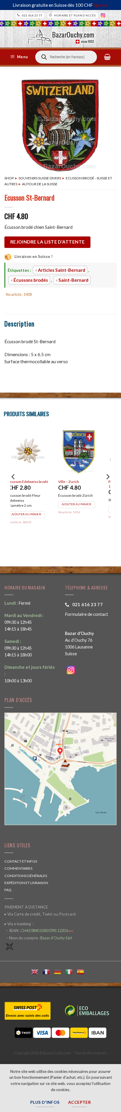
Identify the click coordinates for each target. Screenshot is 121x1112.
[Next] (107, 489)
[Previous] (13, 489)
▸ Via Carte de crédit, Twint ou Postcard (39, 914)
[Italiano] (71, 971)
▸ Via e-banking (18, 923)
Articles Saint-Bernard (61, 270)
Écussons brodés (31, 280)
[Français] (48, 971)
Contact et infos (20, 861)
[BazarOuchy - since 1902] (60, 34)
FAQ (7, 890)
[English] (37, 971)
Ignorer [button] (101, 5)
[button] (20, 57)
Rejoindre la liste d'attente (47, 241)
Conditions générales (25, 875)
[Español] (82, 971)
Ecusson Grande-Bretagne (79, 484)
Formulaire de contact (86, 614)
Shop (9, 178)
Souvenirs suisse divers (40, 178)
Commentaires (18, 868)
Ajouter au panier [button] (84, 514)
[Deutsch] (59, 971)
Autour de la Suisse (40, 184)
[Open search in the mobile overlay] (66, 57)
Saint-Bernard (73, 280)
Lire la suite (28, 509)
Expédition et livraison (26, 883)
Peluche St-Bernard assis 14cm (35, 484)
